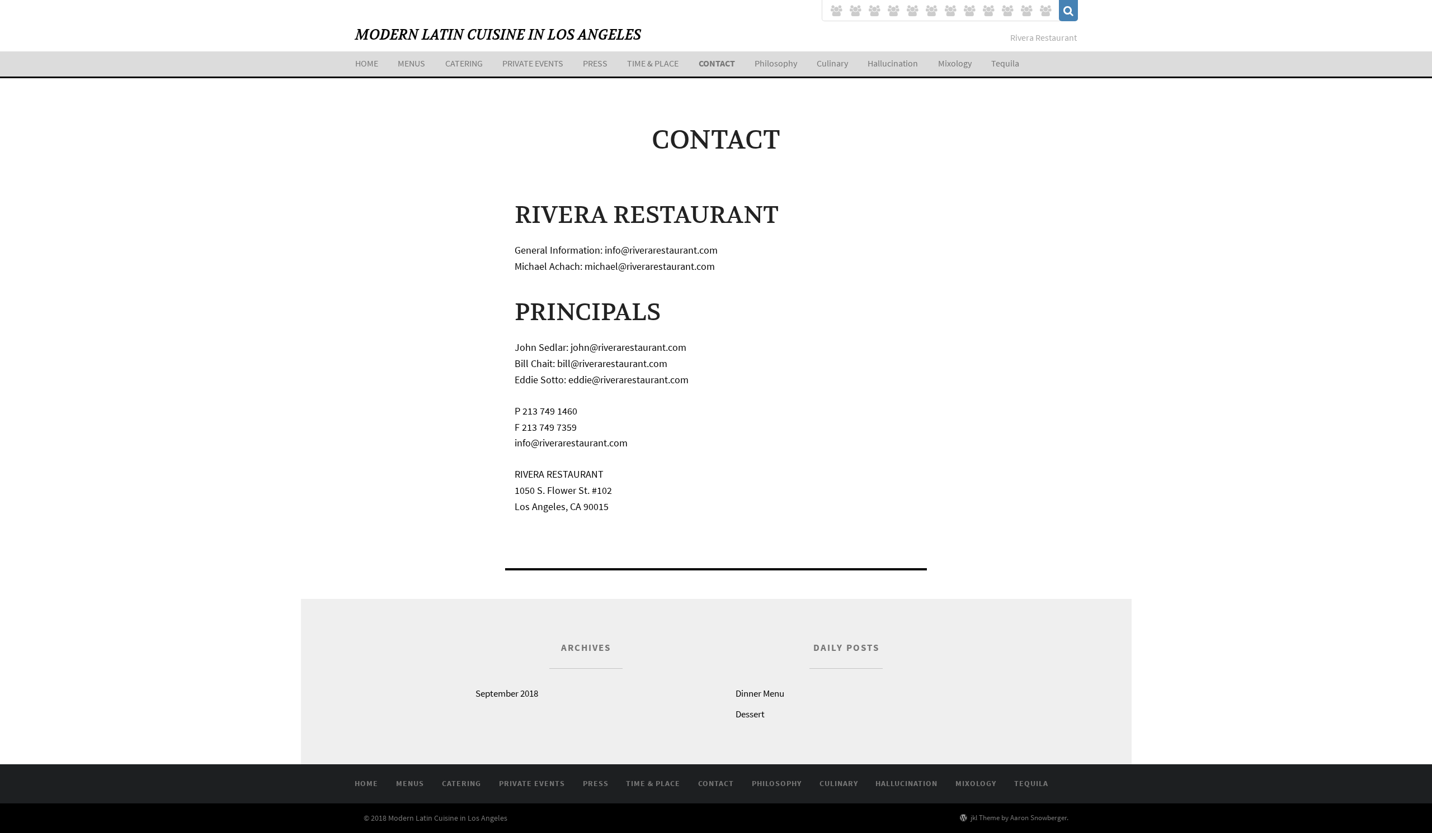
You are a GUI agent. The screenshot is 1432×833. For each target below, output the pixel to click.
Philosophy (776, 63)
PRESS (595, 63)
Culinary (832, 63)
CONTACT (717, 63)
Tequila (1005, 63)
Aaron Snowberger (1038, 817)
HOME (366, 63)
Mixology (955, 63)
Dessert (750, 714)
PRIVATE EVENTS (532, 63)
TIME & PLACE (653, 63)
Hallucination (893, 63)
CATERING (464, 63)
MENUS (411, 63)
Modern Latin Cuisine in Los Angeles (498, 35)
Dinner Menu (760, 693)
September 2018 (506, 693)
